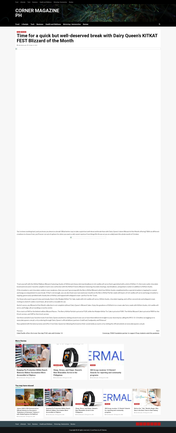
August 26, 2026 (31, 416)
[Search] (159, 24)
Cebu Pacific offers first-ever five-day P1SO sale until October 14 (40, 332)
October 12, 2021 (33, 45)
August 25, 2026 (31, 377)
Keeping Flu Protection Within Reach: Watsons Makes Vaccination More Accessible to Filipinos (32, 372)
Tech (28, 2)
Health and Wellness (46, 2)
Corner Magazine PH (37, 13)
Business (35, 2)
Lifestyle (22, 2)
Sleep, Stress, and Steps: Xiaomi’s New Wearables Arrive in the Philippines (67, 372)
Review (71, 2)
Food (16, 2)
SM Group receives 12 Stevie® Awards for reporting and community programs (105, 372)
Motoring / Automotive (60, 2)
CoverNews (94, 430)
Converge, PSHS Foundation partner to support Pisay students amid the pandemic (130, 332)
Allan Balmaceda (22, 45)
